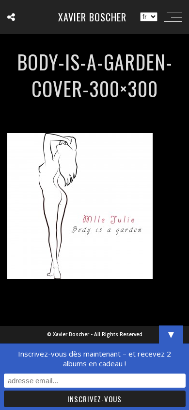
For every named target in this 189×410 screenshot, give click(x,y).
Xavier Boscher (92, 17)
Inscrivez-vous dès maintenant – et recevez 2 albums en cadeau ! (94, 358)
